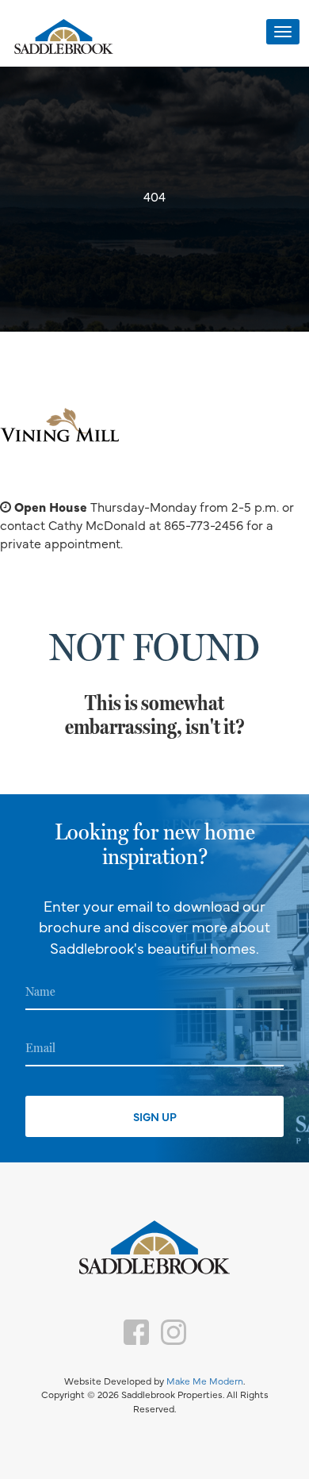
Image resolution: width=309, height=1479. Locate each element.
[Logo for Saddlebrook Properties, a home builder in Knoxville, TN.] (63, 38)
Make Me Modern (204, 1380)
